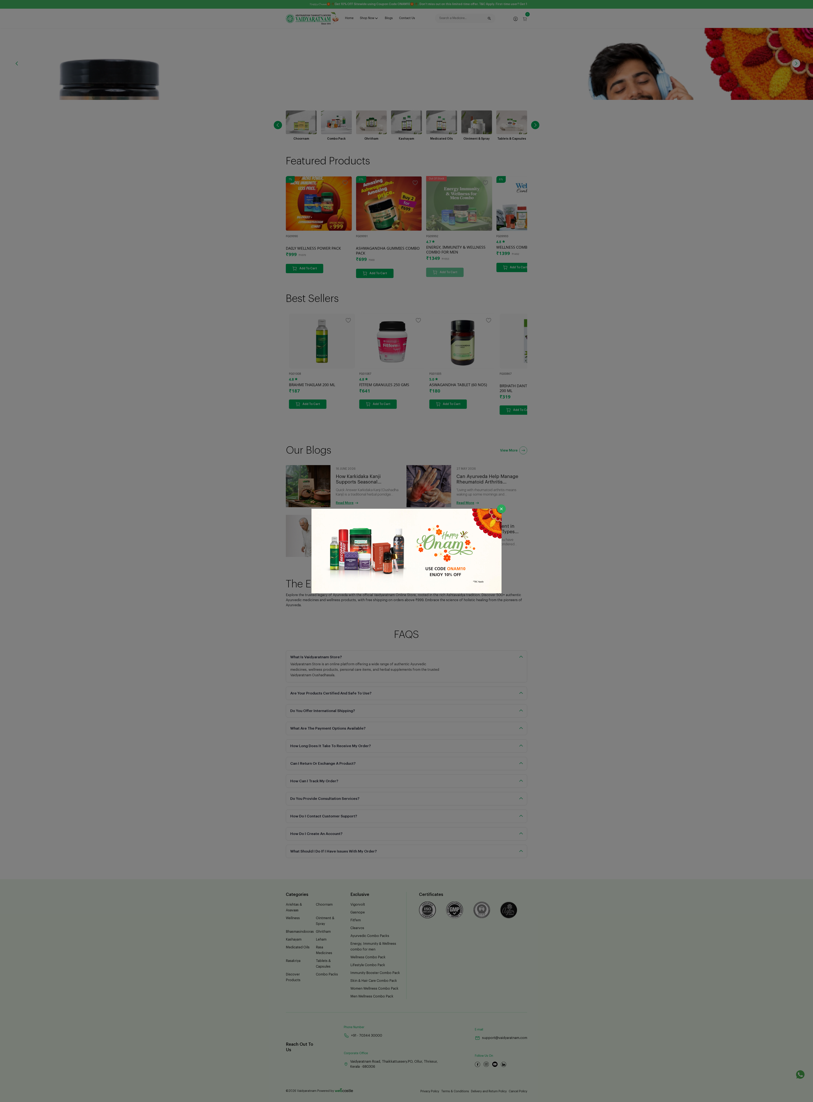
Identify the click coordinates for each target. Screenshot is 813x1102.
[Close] (501, 508)
